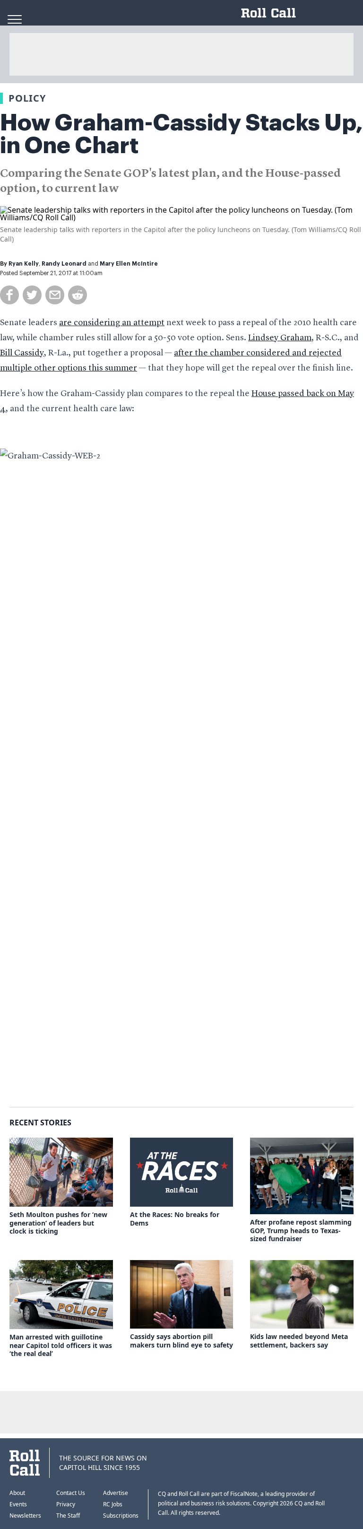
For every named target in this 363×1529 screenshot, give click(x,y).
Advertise (115, 1493)
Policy (27, 98)
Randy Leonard (64, 264)
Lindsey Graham (279, 338)
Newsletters (25, 1516)
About (17, 1493)
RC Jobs (112, 1504)
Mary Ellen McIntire (129, 264)
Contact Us (70, 1493)
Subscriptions (120, 1516)
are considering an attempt (111, 323)
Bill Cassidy (22, 353)
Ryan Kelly (24, 264)
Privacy (65, 1504)
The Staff (68, 1516)
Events (18, 1504)
